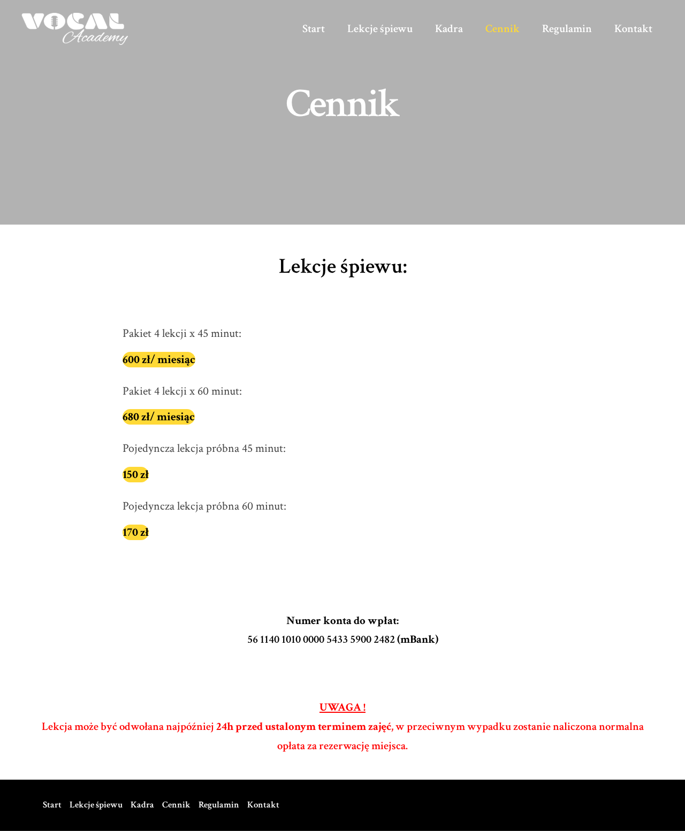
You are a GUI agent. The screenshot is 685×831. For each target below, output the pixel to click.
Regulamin (567, 28)
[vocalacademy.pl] (74, 27)
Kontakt (633, 28)
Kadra (449, 28)
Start (313, 28)
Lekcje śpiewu (380, 28)
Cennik (502, 28)
